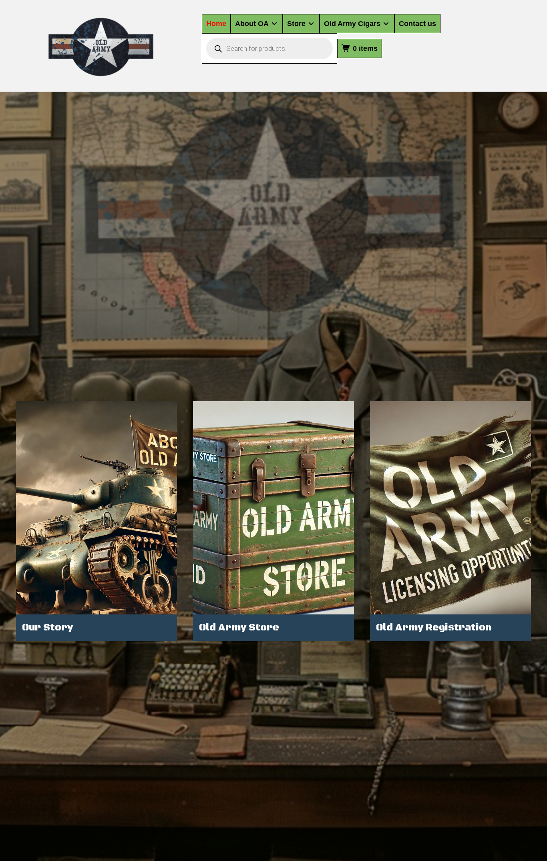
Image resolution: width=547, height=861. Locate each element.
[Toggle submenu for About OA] (274, 23)
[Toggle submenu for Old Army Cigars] (386, 23)
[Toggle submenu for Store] (311, 23)
